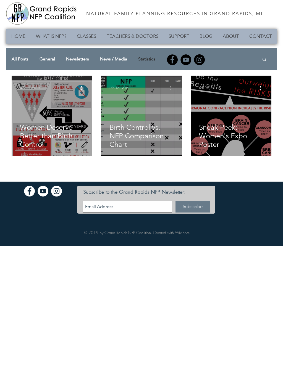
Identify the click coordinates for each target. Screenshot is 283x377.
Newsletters (77, 59)
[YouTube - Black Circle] (185, 59)
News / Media (113, 59)
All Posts (20, 59)
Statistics (146, 59)
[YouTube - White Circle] (43, 191)
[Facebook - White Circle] (29, 191)
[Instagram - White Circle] (56, 191)
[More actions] (83, 87)
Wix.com (182, 232)
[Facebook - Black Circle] (172, 59)
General (47, 59)
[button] (264, 60)
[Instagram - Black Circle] (199, 59)
